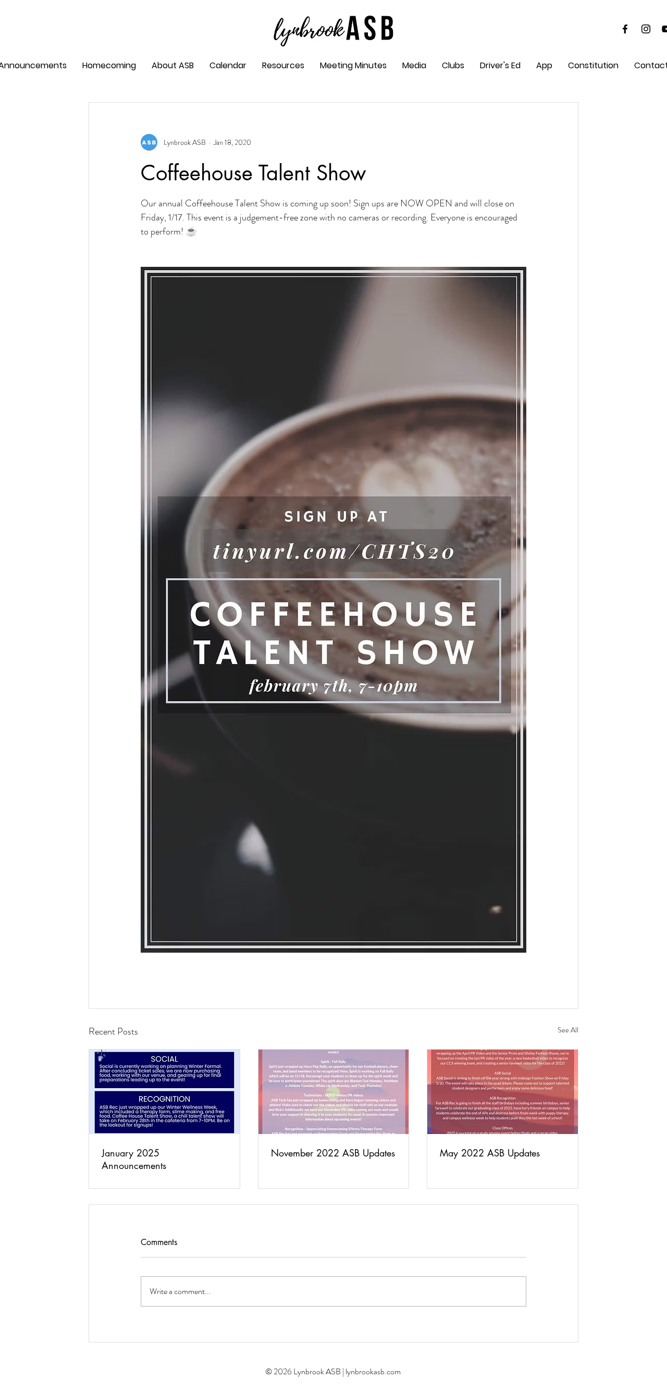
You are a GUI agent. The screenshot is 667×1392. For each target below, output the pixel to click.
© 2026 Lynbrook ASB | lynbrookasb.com (333, 1371)
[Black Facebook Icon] (625, 29)
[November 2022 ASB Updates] (333, 1092)
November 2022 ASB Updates (333, 1153)
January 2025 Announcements (134, 1159)
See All (568, 1030)
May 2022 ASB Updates (490, 1153)
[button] (353, 66)
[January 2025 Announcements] (164, 1092)
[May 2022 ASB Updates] (502, 1092)
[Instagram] (646, 29)
